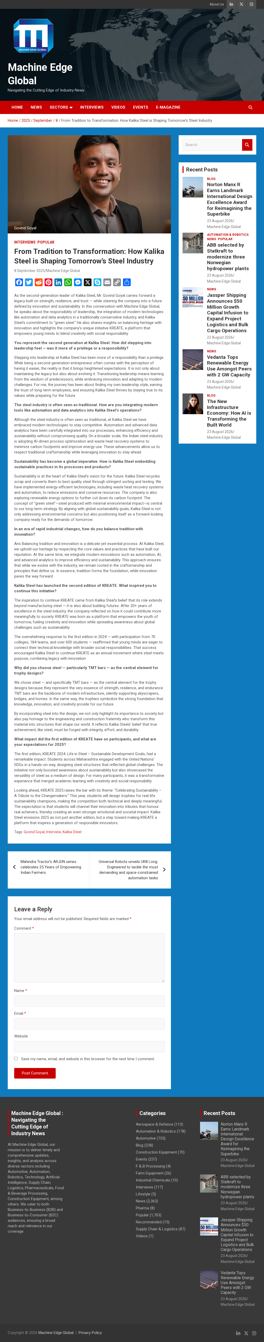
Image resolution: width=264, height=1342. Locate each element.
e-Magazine (168, 107)
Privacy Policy (90, 1332)
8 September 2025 (29, 271)
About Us (217, 4)
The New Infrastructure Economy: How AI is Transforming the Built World (229, 413)
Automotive (146, 1138)
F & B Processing (150, 1166)
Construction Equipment (156, 1152)
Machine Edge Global (63, 271)
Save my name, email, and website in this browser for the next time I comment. (88, 1059)
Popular (45, 242)
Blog (211, 179)
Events (140, 107)
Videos (118, 107)
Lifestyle (143, 1194)
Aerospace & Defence (154, 1124)
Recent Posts (202, 169)
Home (17, 107)
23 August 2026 (220, 221)
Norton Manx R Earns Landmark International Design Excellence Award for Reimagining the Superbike (229, 199)
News (36, 107)
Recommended (149, 1222)
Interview (53, 832)
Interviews (92, 107)
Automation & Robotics (228, 235)
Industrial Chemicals (153, 1180)
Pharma (142, 1208)
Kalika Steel (72, 832)
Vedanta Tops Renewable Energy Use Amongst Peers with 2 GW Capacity (229, 366)
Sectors (59, 107)
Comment (24, 928)
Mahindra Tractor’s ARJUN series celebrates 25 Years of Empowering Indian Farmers (51, 867)
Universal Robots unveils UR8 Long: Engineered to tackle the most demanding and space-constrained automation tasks (128, 869)
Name (20, 990)
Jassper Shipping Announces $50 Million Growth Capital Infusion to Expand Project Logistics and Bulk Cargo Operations (227, 312)
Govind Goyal (34, 832)
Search (247, 145)
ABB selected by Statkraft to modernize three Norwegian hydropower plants (228, 256)
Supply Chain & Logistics (157, 1229)
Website (21, 1036)
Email (20, 1013)
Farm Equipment (149, 1173)
